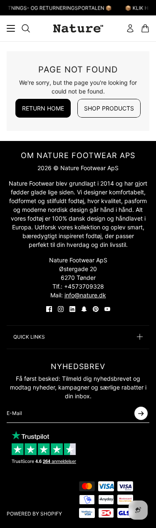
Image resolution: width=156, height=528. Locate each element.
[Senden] (141, 413)
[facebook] (49, 309)
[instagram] (60, 309)
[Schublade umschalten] (11, 28)
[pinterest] (95, 309)
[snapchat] (84, 309)
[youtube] (107, 309)
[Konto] (130, 28)
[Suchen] (26, 28)
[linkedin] (72, 309)
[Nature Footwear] (78, 28)
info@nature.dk (85, 295)
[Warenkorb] (145, 28)
